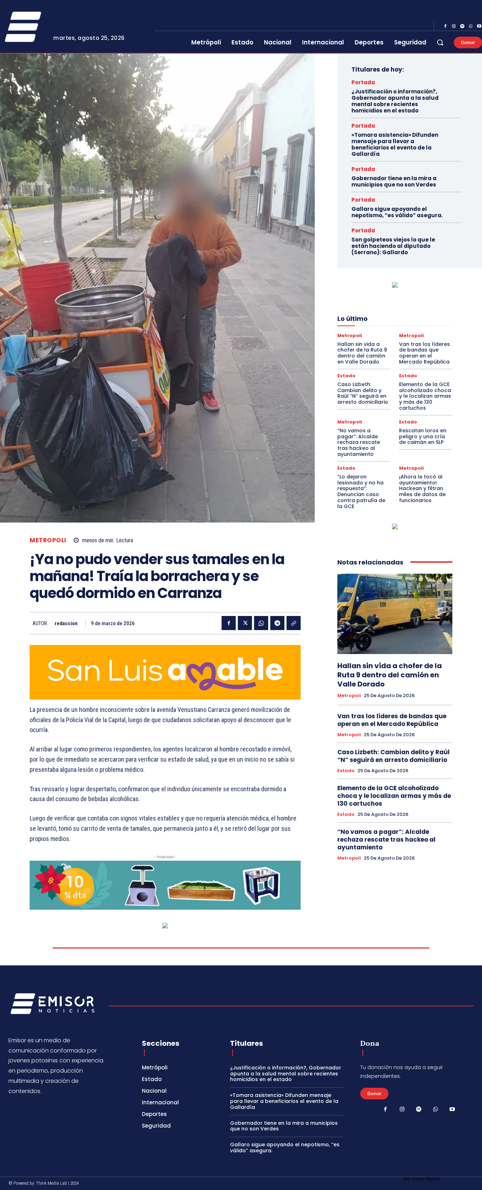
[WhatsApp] (470, 26)
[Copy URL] (294, 623)
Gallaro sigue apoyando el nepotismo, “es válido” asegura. (397, 212)
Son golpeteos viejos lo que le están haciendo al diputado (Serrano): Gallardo (393, 246)
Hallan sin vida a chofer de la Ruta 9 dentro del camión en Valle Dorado (362, 353)
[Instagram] (454, 26)
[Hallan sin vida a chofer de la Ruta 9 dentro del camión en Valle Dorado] (394, 614)
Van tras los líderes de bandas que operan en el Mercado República (424, 353)
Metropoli (48, 540)
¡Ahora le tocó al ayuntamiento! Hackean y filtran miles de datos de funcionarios (422, 488)
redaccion (66, 623)
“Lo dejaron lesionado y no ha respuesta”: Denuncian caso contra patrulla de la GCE (361, 491)
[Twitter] (245, 623)
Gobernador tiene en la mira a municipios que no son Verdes (393, 181)
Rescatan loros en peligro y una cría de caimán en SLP (422, 436)
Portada (363, 82)
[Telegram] (277, 623)
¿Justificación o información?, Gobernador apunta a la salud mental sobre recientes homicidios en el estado (395, 101)
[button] (440, 42)
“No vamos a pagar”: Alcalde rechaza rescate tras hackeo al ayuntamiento (358, 442)
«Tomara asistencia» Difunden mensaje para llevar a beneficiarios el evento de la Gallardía (394, 144)
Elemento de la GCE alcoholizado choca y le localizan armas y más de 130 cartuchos (425, 396)
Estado (346, 375)
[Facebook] (445, 26)
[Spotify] (462, 26)
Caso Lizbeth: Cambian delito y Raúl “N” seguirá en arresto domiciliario (362, 393)
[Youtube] (452, 1109)
